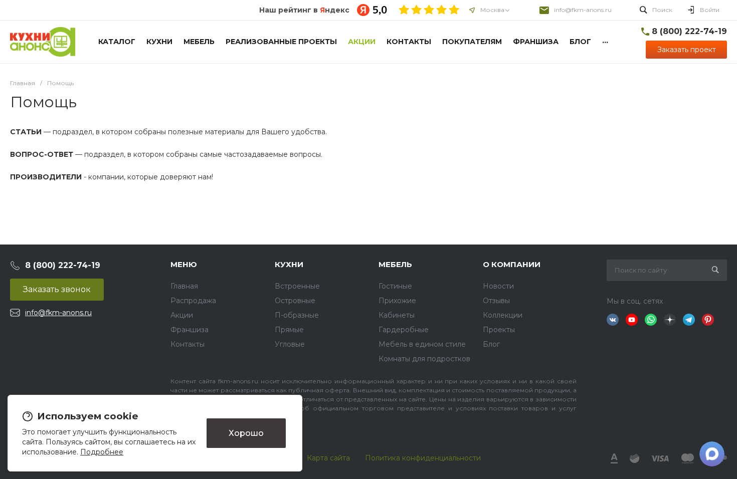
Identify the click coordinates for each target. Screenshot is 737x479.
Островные (295, 300)
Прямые (289, 329)
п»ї (42, 42)
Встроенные (297, 286)
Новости (498, 286)
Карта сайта (328, 457)
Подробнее (101, 451)
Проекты (499, 329)
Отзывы (496, 300)
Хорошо (246, 433)
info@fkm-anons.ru (583, 10)
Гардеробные (404, 329)
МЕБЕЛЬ (395, 264)
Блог (491, 344)
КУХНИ (289, 264)
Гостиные (395, 286)
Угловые (290, 344)
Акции (181, 315)
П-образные (297, 315)
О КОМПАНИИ (511, 264)
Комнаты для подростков (424, 358)
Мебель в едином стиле (422, 344)
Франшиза (189, 329)
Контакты (187, 344)
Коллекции (502, 315)
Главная (184, 286)
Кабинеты (397, 315)
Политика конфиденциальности (423, 457)
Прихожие (397, 300)
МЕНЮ (183, 264)
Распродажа (193, 300)
